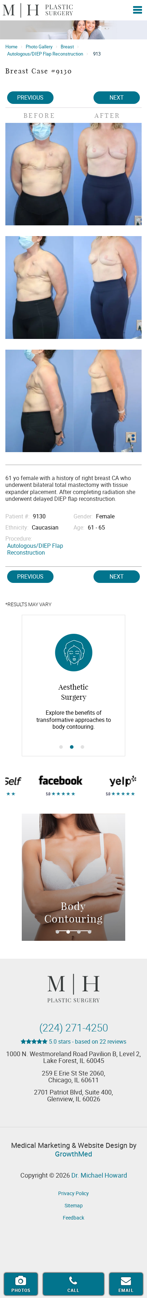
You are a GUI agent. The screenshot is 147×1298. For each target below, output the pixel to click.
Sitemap (74, 1205)
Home (11, 46)
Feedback (73, 1217)
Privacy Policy (73, 1193)
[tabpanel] (81, 685)
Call (73, 1290)
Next (117, 97)
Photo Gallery (39, 46)
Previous (30, 97)
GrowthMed (73, 1154)
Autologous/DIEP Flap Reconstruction (45, 54)
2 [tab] (72, 747)
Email (126, 1290)
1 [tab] (61, 747)
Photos (20, 1290)
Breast (67, 46)
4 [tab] (89, 932)
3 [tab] (82, 747)
